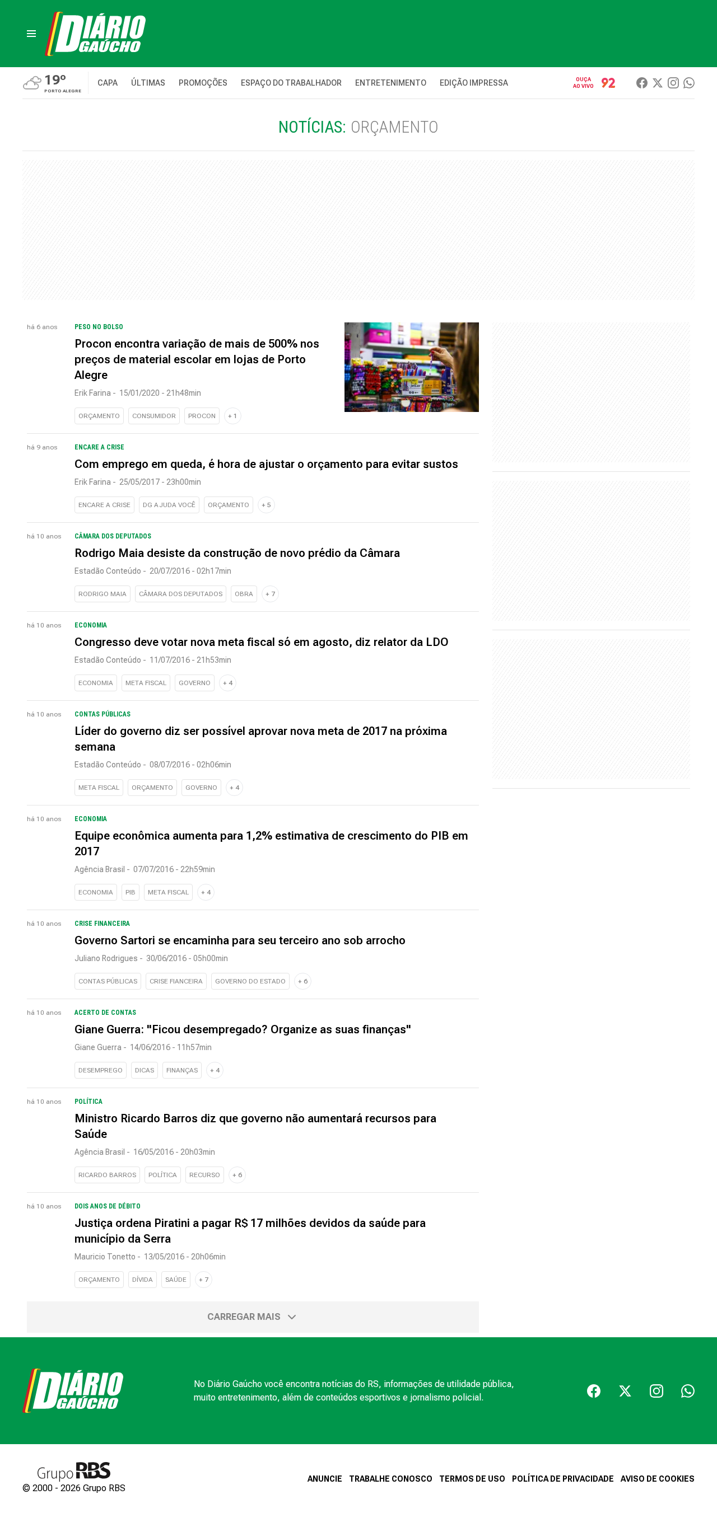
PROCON (202, 416)
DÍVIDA (142, 1280)
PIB (130, 892)
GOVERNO (195, 683)
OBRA (244, 594)
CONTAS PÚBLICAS (107, 981)
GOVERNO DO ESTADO (250, 981)
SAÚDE (176, 1280)
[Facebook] (642, 82)
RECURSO (204, 1175)
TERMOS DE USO (472, 1478)
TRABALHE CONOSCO (390, 1478)
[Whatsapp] (689, 82)
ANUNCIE (325, 1478)
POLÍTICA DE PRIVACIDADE (563, 1478)
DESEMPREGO (100, 1070)
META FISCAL (145, 683)
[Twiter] (657, 82)
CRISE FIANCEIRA (176, 981)
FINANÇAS (182, 1070)
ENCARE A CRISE (104, 505)
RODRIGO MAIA (102, 594)
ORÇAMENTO (99, 416)
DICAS (144, 1070)
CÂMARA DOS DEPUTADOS (180, 594)
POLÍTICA (162, 1175)
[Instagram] (673, 82)
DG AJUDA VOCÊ (169, 505)
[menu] (31, 33)
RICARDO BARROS (107, 1175)
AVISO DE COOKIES (658, 1478)
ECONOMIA (95, 683)
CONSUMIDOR (154, 416)
